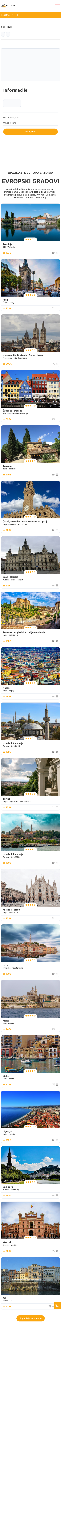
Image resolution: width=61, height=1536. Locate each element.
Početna (5, 15)
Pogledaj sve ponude (31, 1318)
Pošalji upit (30, 131)
